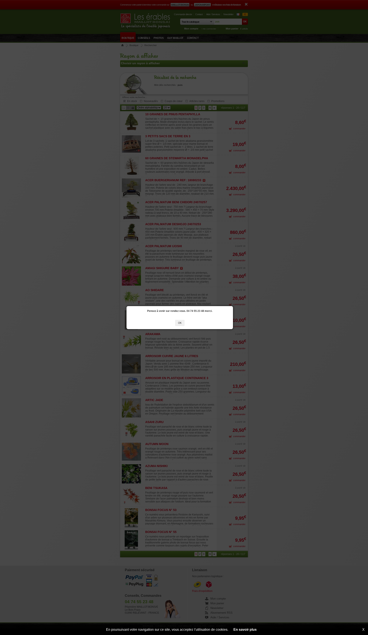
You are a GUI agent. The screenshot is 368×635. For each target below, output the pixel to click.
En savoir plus (245, 629)
